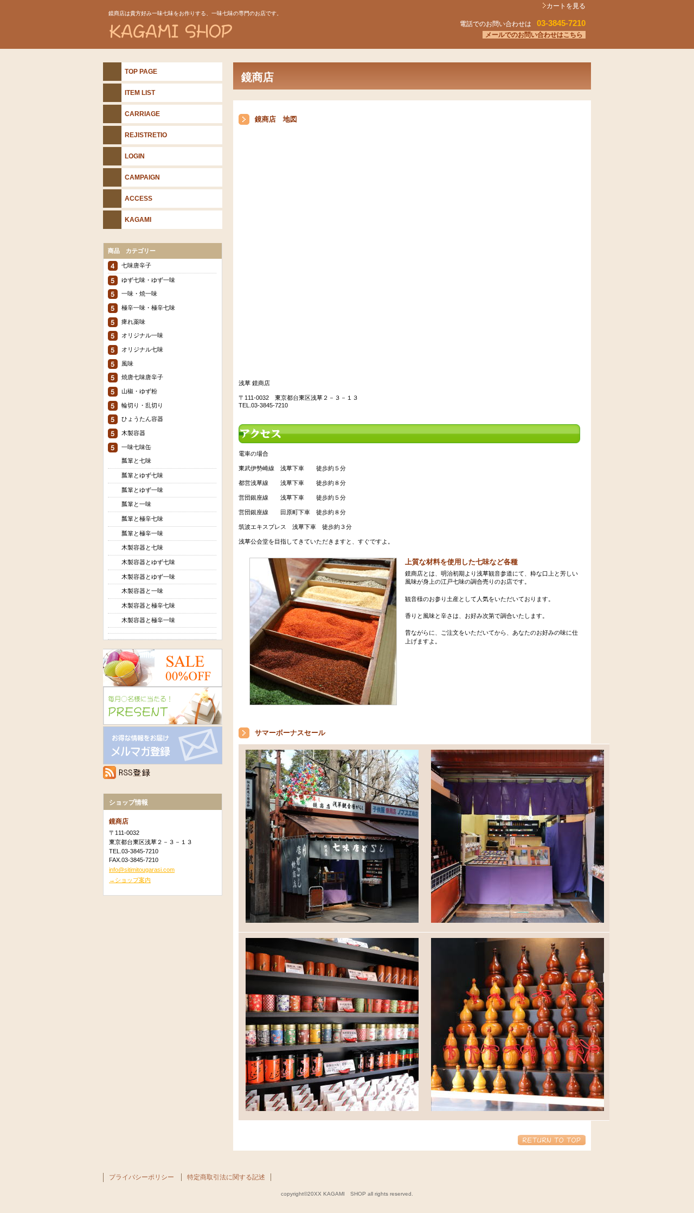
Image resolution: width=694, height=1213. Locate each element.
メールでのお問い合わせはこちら (534, 35)
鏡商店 (238, 32)
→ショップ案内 (130, 880)
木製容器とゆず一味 (148, 576)
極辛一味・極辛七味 (148, 307)
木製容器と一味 (142, 591)
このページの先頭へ (552, 1140)
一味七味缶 (136, 447)
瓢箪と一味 (136, 504)
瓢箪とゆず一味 (142, 490)
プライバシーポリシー (141, 1177)
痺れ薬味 (133, 321)
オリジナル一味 (142, 335)
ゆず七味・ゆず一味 (148, 280)
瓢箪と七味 (136, 460)
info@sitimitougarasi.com (142, 869)
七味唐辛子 (136, 265)
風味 (127, 363)
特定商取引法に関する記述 (226, 1177)
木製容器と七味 (142, 547)
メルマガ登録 (162, 745)
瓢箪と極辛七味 (142, 518)
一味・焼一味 (139, 293)
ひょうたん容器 (142, 419)
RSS (162, 772)
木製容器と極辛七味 (148, 605)
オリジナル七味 (142, 349)
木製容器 (133, 433)
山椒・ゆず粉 (139, 391)
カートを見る (566, 6)
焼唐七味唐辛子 (142, 377)
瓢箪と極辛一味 (142, 533)
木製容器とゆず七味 (148, 562)
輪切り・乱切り (142, 405)
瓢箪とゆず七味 (142, 475)
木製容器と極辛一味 (148, 620)
